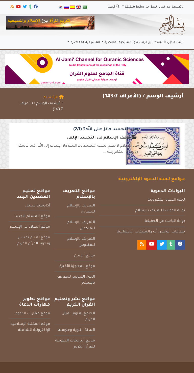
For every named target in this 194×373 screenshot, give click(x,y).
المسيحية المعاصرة (85, 42)
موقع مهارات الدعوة (32, 314)
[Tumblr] (30, 7)
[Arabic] (85, 7)
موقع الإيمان (84, 256)
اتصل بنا (152, 7)
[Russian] (66, 7)
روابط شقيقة (134, 7)
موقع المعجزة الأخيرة (77, 266)
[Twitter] (24, 7)
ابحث (112, 7)
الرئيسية (178, 7)
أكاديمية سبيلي (37, 206)
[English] (79, 7)
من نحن (164, 7)
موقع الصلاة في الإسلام (30, 227)
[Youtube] (18, 7)
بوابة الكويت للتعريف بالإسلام (160, 211)
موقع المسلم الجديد (32, 217)
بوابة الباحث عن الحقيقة (165, 221)
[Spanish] (72, 7)
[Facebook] (35, 7)
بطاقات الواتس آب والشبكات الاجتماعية (151, 232)
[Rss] (11, 7)
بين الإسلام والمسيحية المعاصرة (128, 42)
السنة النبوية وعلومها (76, 330)
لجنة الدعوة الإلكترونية (166, 200)
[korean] (60, 7)
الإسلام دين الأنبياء (170, 42)
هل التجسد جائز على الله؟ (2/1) (105, 129)
